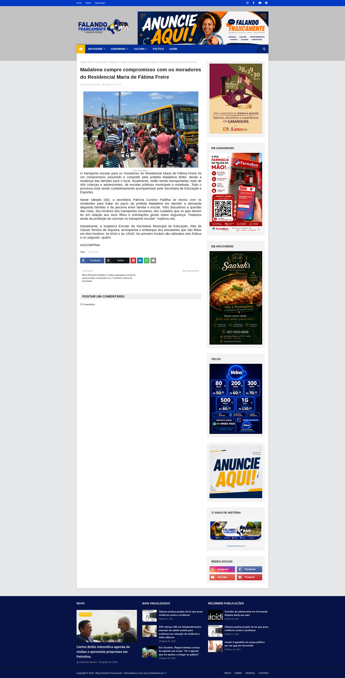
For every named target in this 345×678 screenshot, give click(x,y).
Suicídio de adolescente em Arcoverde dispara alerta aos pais (246, 613)
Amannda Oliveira (91, 84)
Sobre (88, 3)
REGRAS (250, 673)
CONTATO (263, 673)
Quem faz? (100, 3)
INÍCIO (227, 673)
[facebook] (253, 3)
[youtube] (260, 3)
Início (79, 3)
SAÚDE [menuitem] (173, 49)
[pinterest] (266, 3)
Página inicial (86, 62)
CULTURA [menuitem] (139, 49)
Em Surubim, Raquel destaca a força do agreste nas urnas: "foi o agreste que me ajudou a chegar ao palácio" (179, 651)
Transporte (101, 62)
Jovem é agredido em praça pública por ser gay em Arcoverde (244, 644)
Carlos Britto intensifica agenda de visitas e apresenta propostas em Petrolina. (103, 651)
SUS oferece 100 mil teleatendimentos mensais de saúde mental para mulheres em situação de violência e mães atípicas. (180, 632)
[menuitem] (81, 49)
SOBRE (238, 673)
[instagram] (247, 3)
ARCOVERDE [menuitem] (95, 49)
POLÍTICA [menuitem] (158, 49)
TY (165, 673)
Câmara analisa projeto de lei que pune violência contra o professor (181, 613)
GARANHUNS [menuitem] (118, 49)
